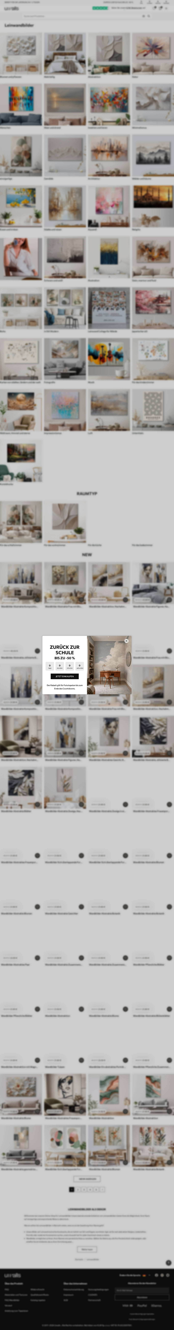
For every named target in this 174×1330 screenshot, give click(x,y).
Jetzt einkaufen (65, 676)
